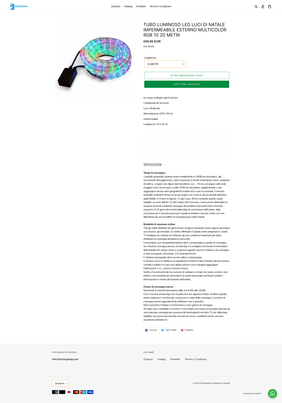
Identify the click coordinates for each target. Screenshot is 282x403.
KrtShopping (206, 383)
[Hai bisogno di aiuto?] (272, 393)
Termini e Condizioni (195, 359)
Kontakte (175, 359)
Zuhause (148, 359)
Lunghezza (150, 57)
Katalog (162, 359)
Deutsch (59, 383)
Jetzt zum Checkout (186, 84)
